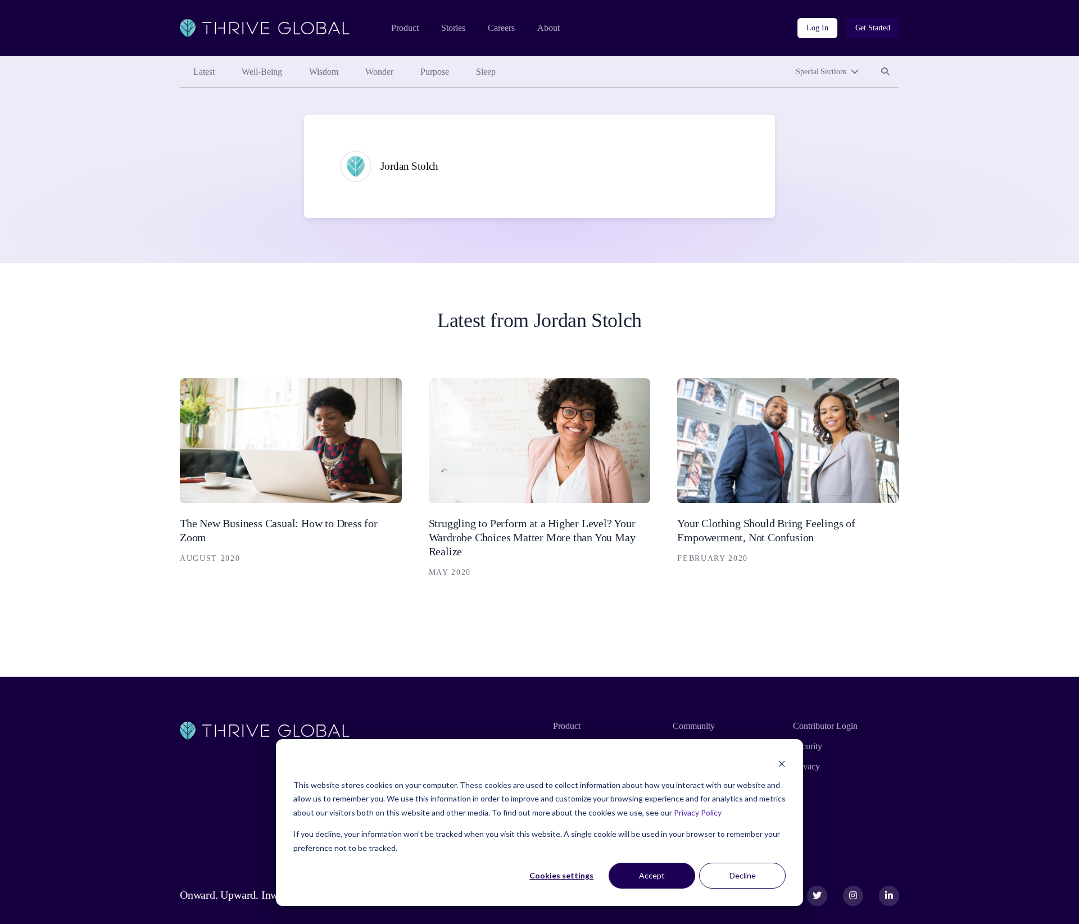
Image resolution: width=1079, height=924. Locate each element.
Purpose (434, 71)
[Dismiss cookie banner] (782, 764)
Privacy (806, 766)
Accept (652, 875)
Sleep (486, 71)
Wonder (379, 71)
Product (405, 28)
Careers (501, 28)
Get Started (872, 28)
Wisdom (323, 71)
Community (694, 726)
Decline (742, 875)
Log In (817, 28)
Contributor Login (825, 726)
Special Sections (821, 71)
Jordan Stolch (409, 166)
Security (807, 746)
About (548, 28)
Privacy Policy (698, 812)
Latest (204, 71)
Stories (453, 28)
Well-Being (262, 71)
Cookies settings (561, 875)
